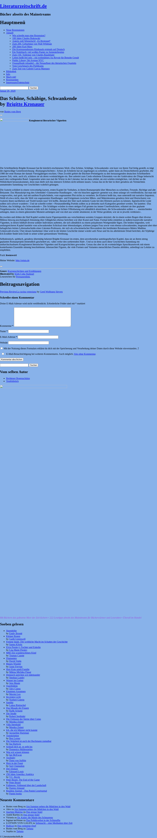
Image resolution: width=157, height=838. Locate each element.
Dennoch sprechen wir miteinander (23, 675)
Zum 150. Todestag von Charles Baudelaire (33, 55)
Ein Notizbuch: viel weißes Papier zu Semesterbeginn (38, 52)
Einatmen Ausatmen (16, 691)
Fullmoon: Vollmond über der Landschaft (26, 785)
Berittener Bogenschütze (18, 378)
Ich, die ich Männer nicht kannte (21, 730)
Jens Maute (14, 683)
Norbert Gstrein (16, 699)
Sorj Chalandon (16, 766)
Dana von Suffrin (17, 760)
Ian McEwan (15, 755)
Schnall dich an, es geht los (19, 746)
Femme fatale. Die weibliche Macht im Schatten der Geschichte (37, 641)
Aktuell (9, 32)
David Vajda (15, 661)
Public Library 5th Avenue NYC (28, 60)
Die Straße (11, 713)
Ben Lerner (14, 738)
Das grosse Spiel (34, 812)
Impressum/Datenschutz (17, 82)
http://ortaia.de (22, 260)
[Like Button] (1, 115)
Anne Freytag (15, 666)
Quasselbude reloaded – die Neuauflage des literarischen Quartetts (44, 63)
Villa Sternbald (13, 724)
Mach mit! (11, 77)
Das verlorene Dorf (26, 826)
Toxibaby (10, 757)
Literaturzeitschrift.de (23, 6)
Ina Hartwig (15, 744)
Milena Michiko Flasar (20, 672)
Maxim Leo (15, 694)
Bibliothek (11, 71)
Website (4, 342)
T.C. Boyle (14, 777)
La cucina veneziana (18, 291)
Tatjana (29, 828)
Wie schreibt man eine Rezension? (28, 35)
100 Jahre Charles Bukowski (26, 38)
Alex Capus (15, 688)
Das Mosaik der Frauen (17, 708)
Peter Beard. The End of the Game (23, 779)
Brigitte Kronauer (25, 104)
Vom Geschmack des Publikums (28, 66)
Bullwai (10, 826)
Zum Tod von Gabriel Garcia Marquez (31, 68)
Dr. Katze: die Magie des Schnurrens (35, 817)
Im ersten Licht (13, 697)
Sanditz (9, 702)
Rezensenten (12, 79)
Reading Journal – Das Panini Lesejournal (26, 791)
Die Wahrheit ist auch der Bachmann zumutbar (28, 741)
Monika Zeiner (16, 721)
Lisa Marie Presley (18, 650)
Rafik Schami (15, 710)
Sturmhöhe (11, 630)
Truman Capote (16, 655)
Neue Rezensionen (15, 30)
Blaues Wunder (13, 664)
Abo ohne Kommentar (84, 354)
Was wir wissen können (17, 752)
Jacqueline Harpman (19, 733)
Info (8, 74)
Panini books (15, 793)
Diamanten (11, 658)
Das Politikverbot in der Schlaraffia (43, 820)
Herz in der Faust (14, 763)
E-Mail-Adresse (8, 337)
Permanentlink (23, 276)
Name (4, 331)
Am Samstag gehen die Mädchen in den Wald (48, 806)
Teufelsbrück (12, 381)
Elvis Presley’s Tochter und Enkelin (23, 647)
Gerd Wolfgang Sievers (51, 291)
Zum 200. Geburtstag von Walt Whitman (32, 43)
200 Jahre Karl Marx (22, 46)
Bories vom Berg (12, 111)
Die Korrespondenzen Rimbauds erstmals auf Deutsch (38, 49)
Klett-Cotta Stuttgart (24, 274)
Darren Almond (16, 788)
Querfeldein (12, 686)
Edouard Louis (16, 771)
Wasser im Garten (14, 680)
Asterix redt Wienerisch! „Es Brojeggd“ (31, 41)
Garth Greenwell (17, 639)
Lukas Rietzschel (17, 705)
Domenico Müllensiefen (21, 749)
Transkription (12, 735)
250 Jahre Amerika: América (20, 774)
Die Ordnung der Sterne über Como (23, 719)
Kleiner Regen (13, 636)
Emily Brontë (15, 633)
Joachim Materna (14, 812)
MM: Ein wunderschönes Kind (21, 652)
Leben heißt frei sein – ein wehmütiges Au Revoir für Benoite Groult (45, 57)
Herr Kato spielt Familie (17, 669)
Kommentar (6, 326)
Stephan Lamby (17, 677)
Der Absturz (12, 768)
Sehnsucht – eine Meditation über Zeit (54, 823)
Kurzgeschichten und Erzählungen (24, 271)
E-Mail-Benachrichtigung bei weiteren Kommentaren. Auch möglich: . (51, 354)
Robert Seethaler (17, 716)
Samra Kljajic (15, 644)
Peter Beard (15, 782)
